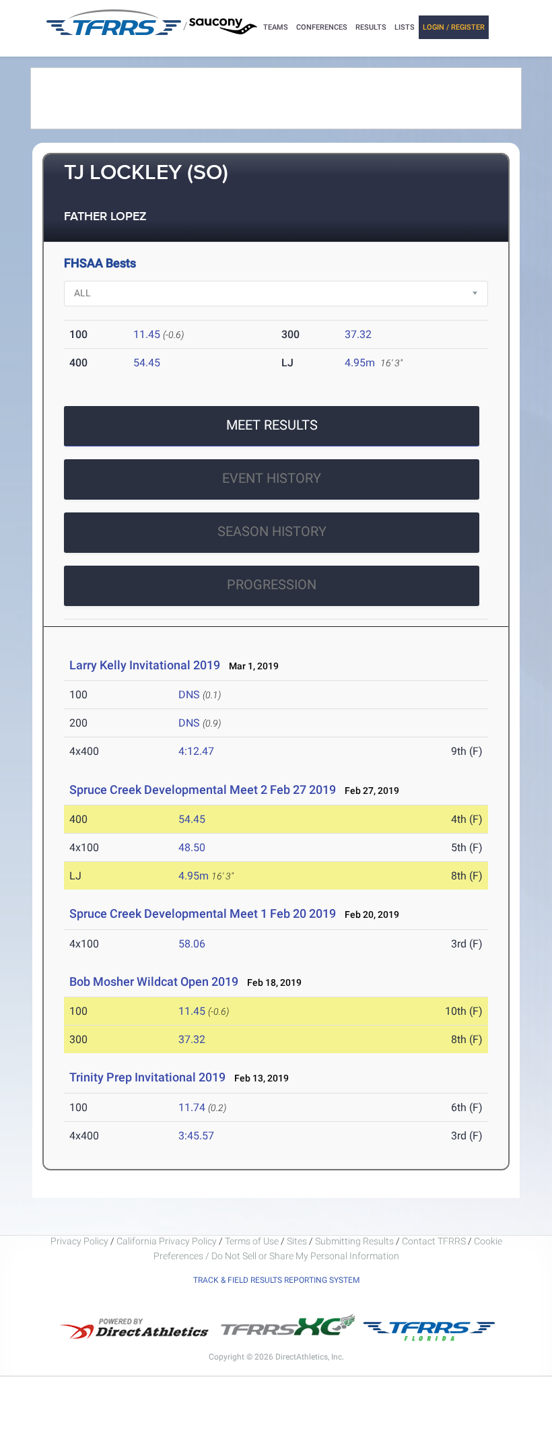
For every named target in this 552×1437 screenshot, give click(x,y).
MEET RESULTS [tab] (272, 425)
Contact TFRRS (435, 1241)
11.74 (191, 1107)
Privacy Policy (79, 1241)
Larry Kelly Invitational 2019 (144, 665)
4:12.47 (196, 751)
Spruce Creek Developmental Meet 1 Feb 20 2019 (202, 913)
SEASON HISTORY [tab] (271, 531)
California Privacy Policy (166, 1241)
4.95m (360, 362)
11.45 (146, 334)
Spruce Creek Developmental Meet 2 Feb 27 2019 (202, 789)
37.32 (358, 334)
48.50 (191, 847)
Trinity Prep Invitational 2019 (147, 1077)
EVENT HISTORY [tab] (271, 478)
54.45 (146, 362)
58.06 (191, 943)
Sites (297, 1241)
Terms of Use (252, 1241)
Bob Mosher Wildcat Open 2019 (153, 981)
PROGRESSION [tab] (271, 584)
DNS (189, 694)
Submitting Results (354, 1241)
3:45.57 (196, 1135)
